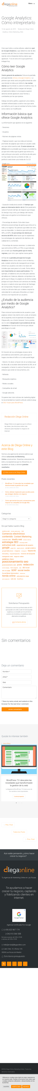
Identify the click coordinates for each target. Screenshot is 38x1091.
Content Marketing (22, 537)
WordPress (20, 579)
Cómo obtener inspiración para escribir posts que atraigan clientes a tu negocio (19, 493)
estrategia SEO (10, 542)
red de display (5, 568)
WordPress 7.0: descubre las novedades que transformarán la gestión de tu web (19, 484)
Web (21, 32)
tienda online (8, 576)
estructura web (8, 545)
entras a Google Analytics (22, 78)
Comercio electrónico (13, 534)
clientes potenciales (15, 531)
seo (20, 568)
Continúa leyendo (19, 796)
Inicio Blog (6, 743)
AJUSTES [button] (6, 1086)
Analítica (5, 32)
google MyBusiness (7, 551)
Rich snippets (14, 568)
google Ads (13, 548)
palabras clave (8, 559)
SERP (14, 570)
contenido (7, 536)
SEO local (26, 568)
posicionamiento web (9, 565)
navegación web (7, 556)
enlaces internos (27, 539)
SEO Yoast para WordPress (13, 403)
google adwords (20, 548)
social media (24, 570)
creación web (6, 540)
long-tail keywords (15, 553)
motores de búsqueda (28, 554)
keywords (32, 551)
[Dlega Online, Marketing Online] (9, 4)
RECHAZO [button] (26, 1086)
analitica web (6, 531)
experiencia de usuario (25, 545)
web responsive (6, 579)
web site (13, 579)
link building (5, 553)
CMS (22, 531)
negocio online (19, 556)
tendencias (22, 573)
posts (19, 565)
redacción (28, 564)
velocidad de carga (23, 576)
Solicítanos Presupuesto (19, 603)
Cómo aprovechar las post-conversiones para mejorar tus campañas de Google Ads (20, 501)
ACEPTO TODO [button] (16, 1086)
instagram (24, 551)
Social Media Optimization (10, 573)
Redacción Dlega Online (26, 29)
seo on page (6, 570)
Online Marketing (14, 32)
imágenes (17, 551)
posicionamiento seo (15, 561)
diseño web (17, 539)
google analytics (30, 548)
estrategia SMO (23, 542)
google (5, 548)
